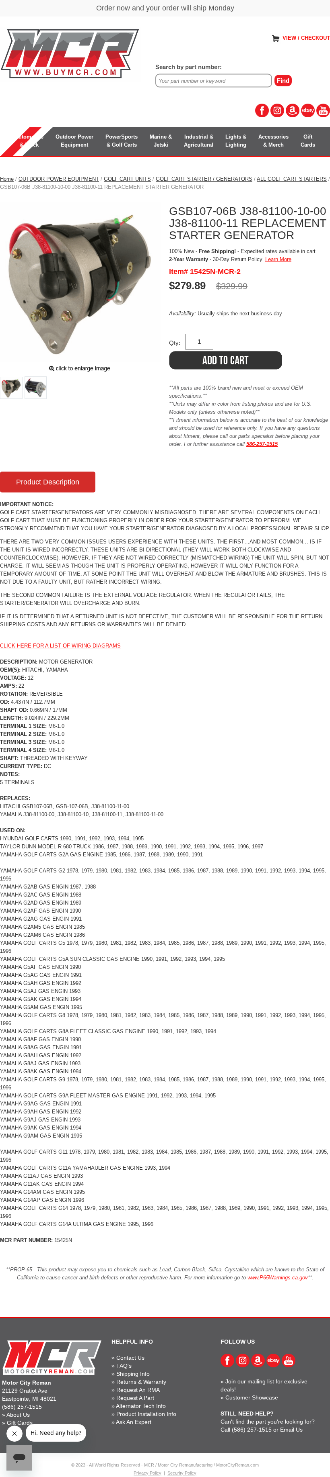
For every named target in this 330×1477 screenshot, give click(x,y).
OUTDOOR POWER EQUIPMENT (59, 179)
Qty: (174, 342)
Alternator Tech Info (141, 1406)
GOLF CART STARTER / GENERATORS (204, 179)
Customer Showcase (251, 1397)
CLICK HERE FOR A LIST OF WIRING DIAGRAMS (60, 646)
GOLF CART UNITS (127, 179)
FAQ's (124, 1366)
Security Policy (181, 1473)
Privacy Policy (147, 1473)
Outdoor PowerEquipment (74, 141)
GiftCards (308, 141)
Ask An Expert (133, 1422)
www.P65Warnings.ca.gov (278, 1278)
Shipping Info (133, 1374)
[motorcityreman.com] (70, 54)
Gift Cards (20, 1423)
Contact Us (130, 1357)
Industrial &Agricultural (198, 141)
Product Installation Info (146, 1414)
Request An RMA (138, 1390)
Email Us (291, 1429)
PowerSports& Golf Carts (121, 141)
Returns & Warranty (141, 1382)
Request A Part (135, 1398)
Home (7, 179)
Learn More (278, 259)
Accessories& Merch (273, 141)
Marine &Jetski (161, 141)
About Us (18, 1415)
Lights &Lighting (235, 141)
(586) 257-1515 (22, 1406)
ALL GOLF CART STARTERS (292, 179)
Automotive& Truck (29, 141)
